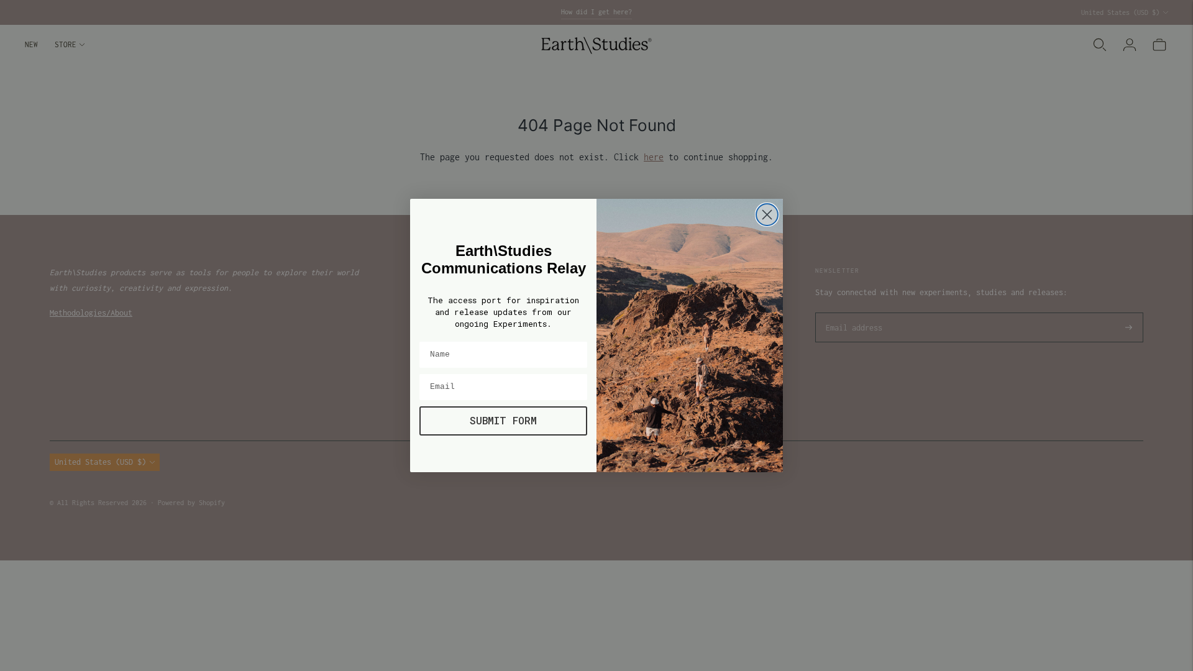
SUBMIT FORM (503, 420)
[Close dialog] (767, 215)
